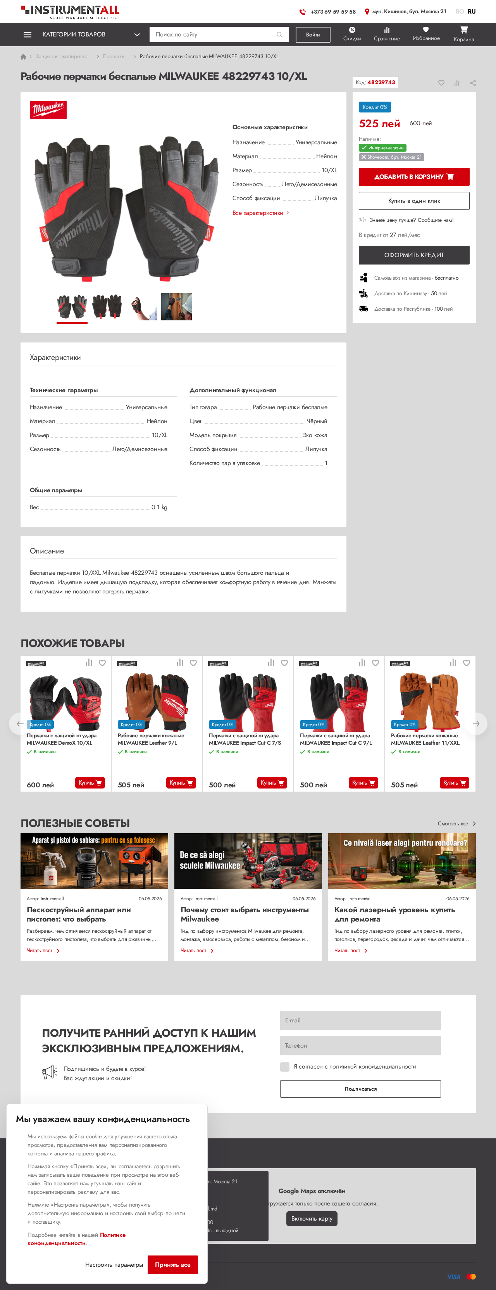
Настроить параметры (114, 1264)
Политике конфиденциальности (77, 1239)
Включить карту (311, 1218)
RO (460, 11)
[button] (279, 35)
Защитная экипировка (62, 56)
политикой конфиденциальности (372, 1066)
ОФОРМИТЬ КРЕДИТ (414, 255)
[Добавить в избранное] (441, 82)
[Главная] (71, 10)
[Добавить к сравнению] (457, 82)
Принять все (173, 1264)
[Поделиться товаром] (473, 82)
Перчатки (114, 56)
